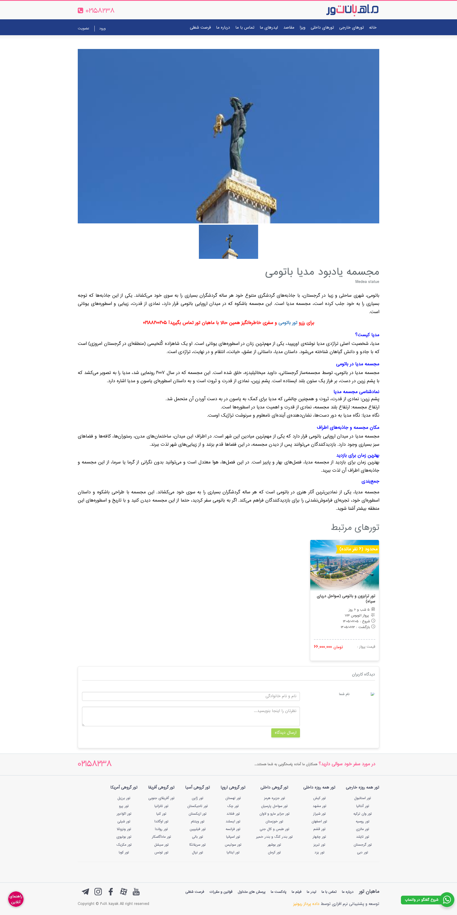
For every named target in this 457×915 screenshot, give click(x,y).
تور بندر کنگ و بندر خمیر (274, 837)
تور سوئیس (233, 845)
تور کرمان (274, 852)
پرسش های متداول (252, 892)
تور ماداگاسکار (161, 837)
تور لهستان (233, 798)
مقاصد (288, 27)
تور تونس (161, 852)
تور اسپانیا (233, 837)
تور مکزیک (124, 845)
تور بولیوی (123, 837)
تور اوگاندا (161, 821)
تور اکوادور (124, 814)
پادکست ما (278, 892)
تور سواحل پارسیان (274, 806)
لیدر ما (311, 892)
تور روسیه (362, 821)
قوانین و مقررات (220, 892)
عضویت (83, 28)
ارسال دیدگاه (285, 732)
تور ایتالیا (233, 852)
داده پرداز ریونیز (306, 904)
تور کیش (319, 798)
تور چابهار (319, 837)
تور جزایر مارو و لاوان (274, 814)
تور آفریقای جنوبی (161, 798)
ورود (102, 28)
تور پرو (124, 806)
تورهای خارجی (351, 27)
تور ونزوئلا (124, 829)
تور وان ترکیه (362, 814)
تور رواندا (161, 829)
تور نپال (197, 852)
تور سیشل (161, 845)
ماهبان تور (369, 891)
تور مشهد (319, 806)
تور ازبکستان (198, 814)
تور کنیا (161, 814)
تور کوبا (124, 852)
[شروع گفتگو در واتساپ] (447, 899)
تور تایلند (362, 837)
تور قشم (319, 829)
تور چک (233, 806)
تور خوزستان (274, 821)
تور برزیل (123, 798)
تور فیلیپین (198, 829)
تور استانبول (362, 798)
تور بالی (197, 837)
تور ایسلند (233, 821)
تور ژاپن (197, 798)
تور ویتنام (197, 821)
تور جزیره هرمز (274, 798)
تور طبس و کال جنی (274, 829)
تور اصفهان (319, 821)
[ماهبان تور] (343, 10)
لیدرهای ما (269, 27)
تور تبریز (319, 845)
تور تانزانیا (161, 806)
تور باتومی (287, 323)
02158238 (95, 764)
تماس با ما (244, 27)
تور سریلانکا (197, 845)
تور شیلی (123, 821)
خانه (373, 27)
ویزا (302, 27)
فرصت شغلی (200, 27)
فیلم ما (296, 892)
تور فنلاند (233, 814)
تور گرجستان (363, 845)
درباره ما (223, 27)
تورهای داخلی (322, 27)
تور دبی (362, 852)
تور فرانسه (233, 829)
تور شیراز (319, 814)
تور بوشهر (274, 845)
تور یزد (319, 852)
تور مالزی (362, 829)
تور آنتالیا (362, 806)
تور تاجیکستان (197, 806)
